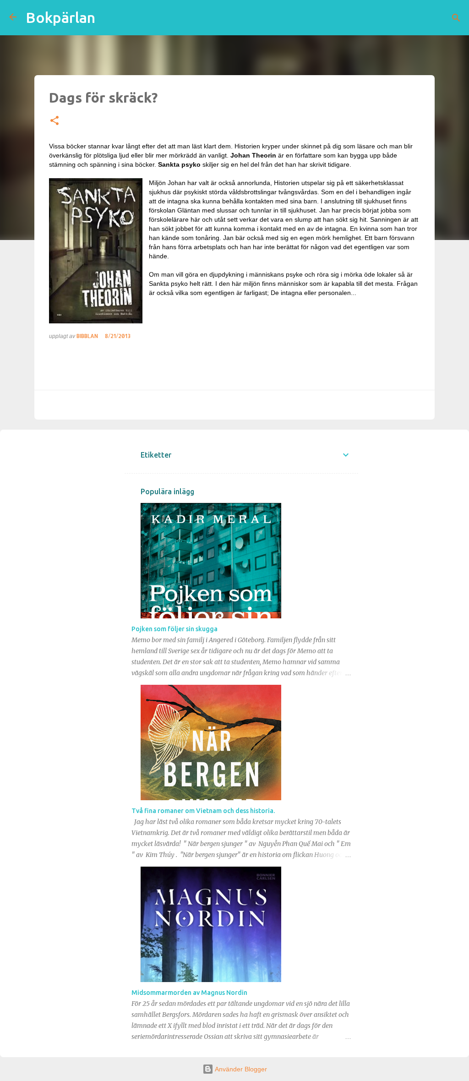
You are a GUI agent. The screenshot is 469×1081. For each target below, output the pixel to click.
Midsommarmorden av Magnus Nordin (189, 992)
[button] (54, 121)
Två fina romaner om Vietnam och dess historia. (203, 810)
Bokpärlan (60, 17)
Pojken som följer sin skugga (174, 629)
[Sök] (456, 18)
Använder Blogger (240, 1069)
